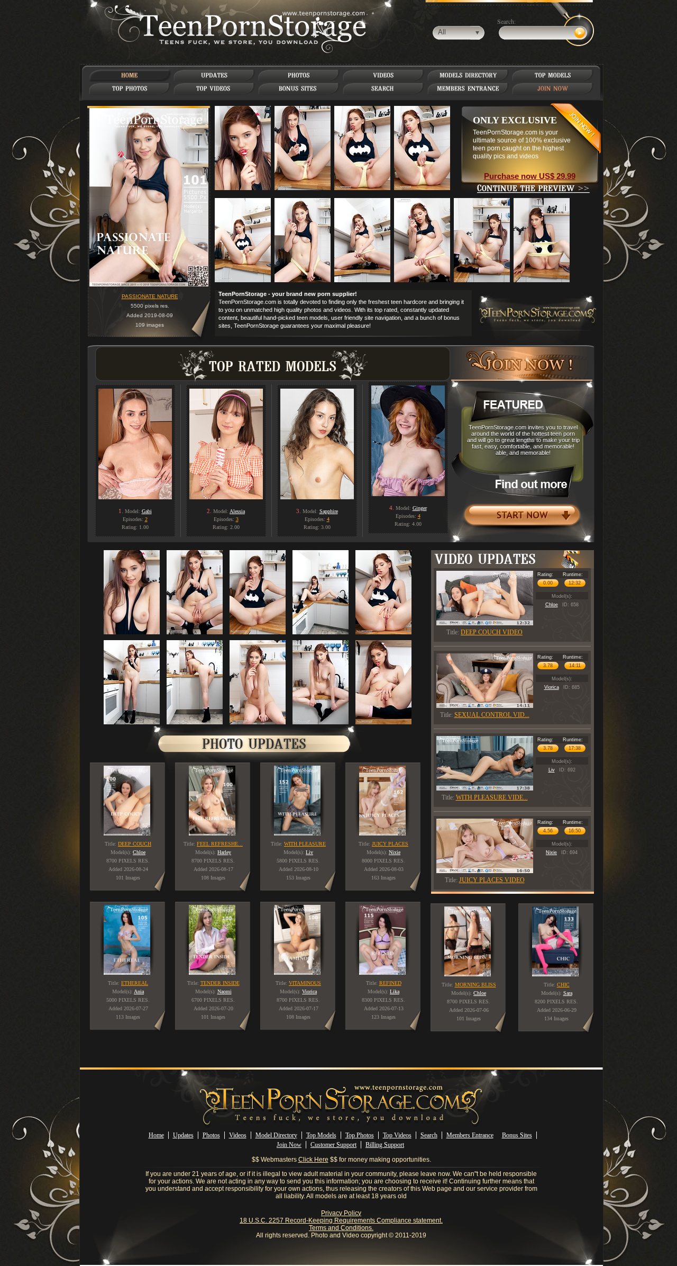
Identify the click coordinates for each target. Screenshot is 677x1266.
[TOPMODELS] (553, 75)
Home (156, 1135)
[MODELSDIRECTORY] (468, 75)
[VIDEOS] (383, 75)
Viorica (551, 687)
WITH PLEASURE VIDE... (492, 797)
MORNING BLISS (475, 984)
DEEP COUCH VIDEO (492, 632)
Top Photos (359, 1135)
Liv (551, 770)
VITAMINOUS (305, 983)
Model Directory (276, 1135)
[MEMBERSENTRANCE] (468, 88)
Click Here (313, 1159)
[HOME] (129, 75)
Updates (183, 1135)
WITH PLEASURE (305, 844)
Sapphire (328, 511)
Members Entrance (469, 1135)
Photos (211, 1135)
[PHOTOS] (299, 75)
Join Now (289, 1144)
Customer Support (333, 1144)
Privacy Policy (341, 1213)
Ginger (420, 508)
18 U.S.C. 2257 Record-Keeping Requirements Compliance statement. (341, 1220)
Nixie (551, 852)
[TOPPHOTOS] (130, 88)
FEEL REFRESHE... (220, 844)
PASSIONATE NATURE (150, 296)
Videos (237, 1135)
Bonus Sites (517, 1135)
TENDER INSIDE (220, 983)
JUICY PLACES (390, 844)
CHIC (563, 984)
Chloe (551, 604)
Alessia (237, 511)
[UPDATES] (214, 75)
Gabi (147, 511)
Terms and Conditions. (341, 1228)
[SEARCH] (383, 88)
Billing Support (384, 1144)
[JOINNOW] (553, 88)
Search (428, 1135)
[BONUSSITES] (299, 88)
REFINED (390, 983)
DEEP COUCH (134, 844)
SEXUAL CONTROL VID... (491, 715)
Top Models (321, 1135)
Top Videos (397, 1135)
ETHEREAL (134, 983)
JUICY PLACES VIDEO (492, 880)
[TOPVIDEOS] (214, 88)
